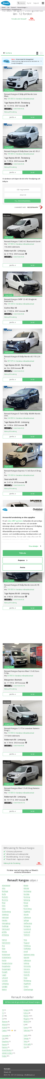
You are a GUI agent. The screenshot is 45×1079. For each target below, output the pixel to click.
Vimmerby (27, 966)
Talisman (27, 1030)
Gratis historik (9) (18, 164)
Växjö (25, 978)
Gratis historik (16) (19, 485)
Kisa (3, 946)
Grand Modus (6, 1050)
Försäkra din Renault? (19, 19)
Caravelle (5, 1036)
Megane (26, 1019)
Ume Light (27, 1044)
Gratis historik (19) (19, 686)
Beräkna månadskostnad (25, 99)
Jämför (11, 117)
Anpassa (21, 560)
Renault (13, 7)
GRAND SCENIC (7, 1053)
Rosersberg (27, 909)
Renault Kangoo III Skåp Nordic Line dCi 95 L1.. (21, 586)
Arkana (4, 1025)
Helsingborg (6, 923)
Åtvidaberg (27, 981)
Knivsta (4, 952)
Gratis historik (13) (19, 803)
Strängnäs (27, 926)
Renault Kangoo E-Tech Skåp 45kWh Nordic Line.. (22, 414)
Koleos (26, 1013)
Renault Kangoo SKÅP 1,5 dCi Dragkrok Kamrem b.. (20, 300)
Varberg (26, 963)
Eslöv (3, 906)
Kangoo (26, 1010)
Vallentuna (27, 960)
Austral (4, 1027)
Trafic (26, 1035)
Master (26, 1016)
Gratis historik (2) (18, 371)
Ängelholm (27, 984)
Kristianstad (6, 954)
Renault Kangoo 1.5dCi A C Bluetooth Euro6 (22, 241)
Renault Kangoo (21, 7)
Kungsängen (6, 969)
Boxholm (5, 897)
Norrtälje (26, 894)
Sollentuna (27, 917)
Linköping (5, 984)
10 (3, 1010)
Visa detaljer (33, 546)
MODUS (26, 1022)
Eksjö (3, 903)
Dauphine (5, 1041)
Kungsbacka (6, 966)
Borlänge (5, 891)
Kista (3, 949)
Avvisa (22, 567)
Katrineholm (6, 943)
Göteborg (5, 914)
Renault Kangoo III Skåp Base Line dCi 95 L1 (22, 151)
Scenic (26, 1027)
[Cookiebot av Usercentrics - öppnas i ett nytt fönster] (32, 509)
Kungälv (4, 972)
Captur (4, 1030)
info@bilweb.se (29, 1075)
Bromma (5, 900)
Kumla (4, 960)
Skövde (26, 914)
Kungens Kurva (7, 963)
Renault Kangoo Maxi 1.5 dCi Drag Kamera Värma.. (21, 789)
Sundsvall (27, 932)
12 (3, 1013)
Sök (8, 7)
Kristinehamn (6, 957)
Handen (4, 920)
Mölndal (26, 888)
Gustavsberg (6, 911)
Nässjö (26, 903)
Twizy (26, 1041)
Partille (26, 906)
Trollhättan (27, 949)
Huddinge (5, 926)
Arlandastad (6, 885)
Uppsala (26, 957)
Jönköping (5, 935)
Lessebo (5, 981)
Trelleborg (27, 946)
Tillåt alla (22, 553)
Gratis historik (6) (18, 428)
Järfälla (4, 932)
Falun (4, 909)
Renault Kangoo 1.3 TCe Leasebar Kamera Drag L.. (21, 729)
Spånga (26, 920)
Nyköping (27, 900)
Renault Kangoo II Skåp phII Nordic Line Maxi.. (20, 95)
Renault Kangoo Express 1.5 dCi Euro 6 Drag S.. (22, 472)
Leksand (5, 978)
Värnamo (27, 969)
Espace (4, 1044)
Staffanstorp (28, 923)
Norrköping (27, 891)
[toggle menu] (43, 3)
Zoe (25, 1047)
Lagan (4, 975)
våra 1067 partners (15, 521)
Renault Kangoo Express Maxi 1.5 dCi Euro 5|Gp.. (21, 672)
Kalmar (4, 940)
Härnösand (6, 929)
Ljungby (4, 986)
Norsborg (27, 897)
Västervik (27, 972)
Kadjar (4, 1056)
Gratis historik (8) (18, 109)
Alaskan (5, 1022)
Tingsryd (26, 943)
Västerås (27, 975)
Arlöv (3, 888)
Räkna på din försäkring (12, 863)
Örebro (26, 986)
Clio (3, 1038)
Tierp (25, 940)
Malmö (4, 989)
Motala (26, 885)
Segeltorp (27, 911)
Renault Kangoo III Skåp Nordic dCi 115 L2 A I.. (22, 357)
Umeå (26, 952)
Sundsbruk (27, 929)
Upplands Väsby (29, 954)
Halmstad (5, 917)
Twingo (26, 1038)
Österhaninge (28, 989)
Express (5, 1047)
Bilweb (4, 7)
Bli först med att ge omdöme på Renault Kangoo (22, 1002)
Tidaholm (27, 935)
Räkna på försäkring (10, 112)
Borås (4, 894)
